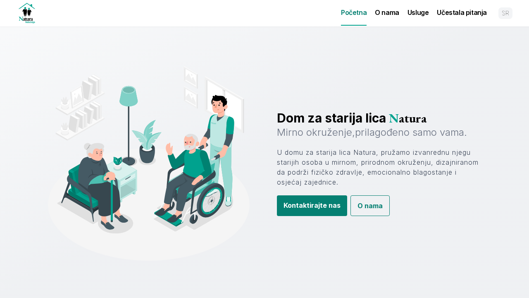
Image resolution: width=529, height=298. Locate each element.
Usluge (418, 12)
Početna (354, 12)
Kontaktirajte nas (312, 205)
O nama (387, 12)
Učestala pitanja (462, 12)
